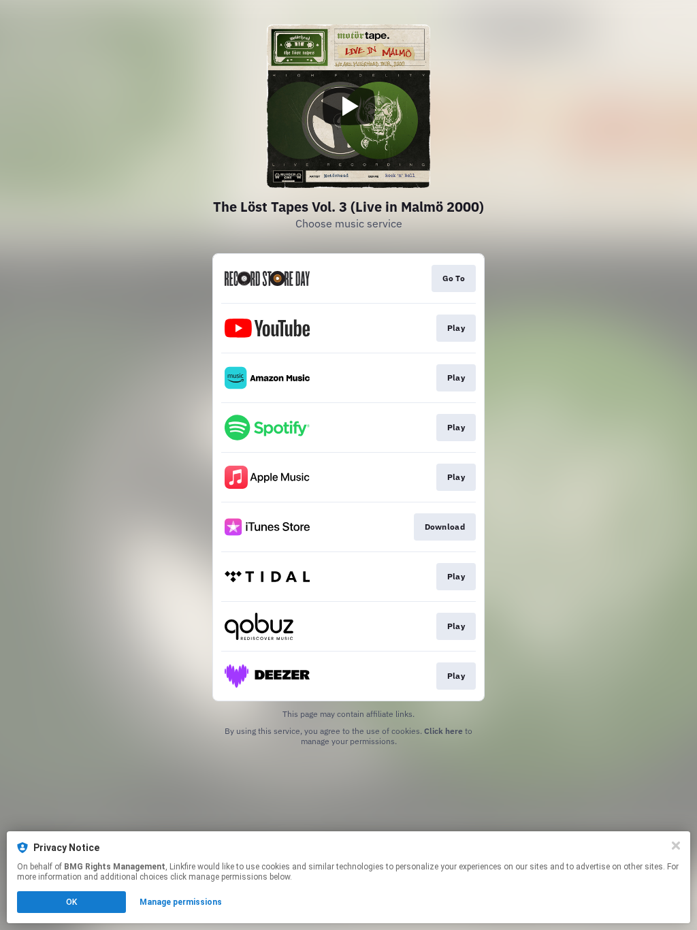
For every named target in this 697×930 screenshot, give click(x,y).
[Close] (676, 845)
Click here (443, 731)
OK (71, 902)
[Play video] (348, 106)
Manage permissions (181, 902)
